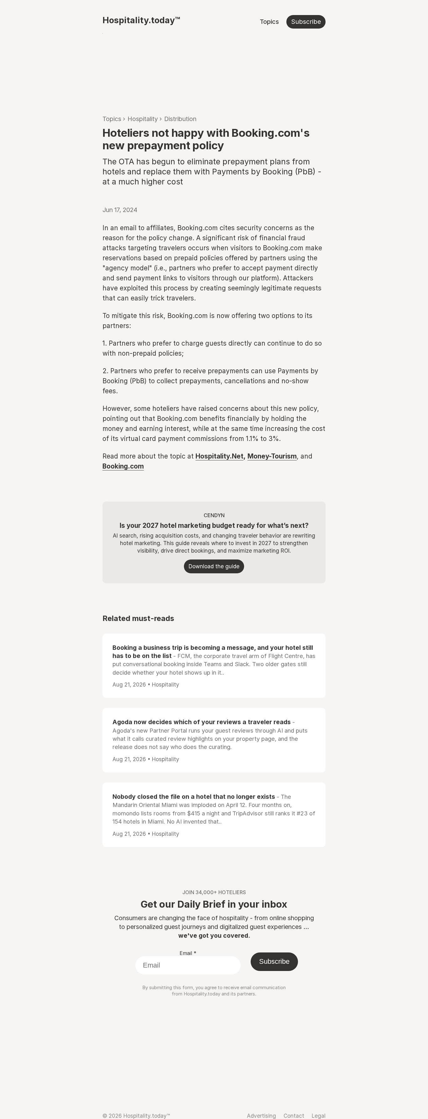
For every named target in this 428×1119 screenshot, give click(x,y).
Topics (269, 21)
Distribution (180, 119)
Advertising (261, 1115)
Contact (294, 1115)
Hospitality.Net (219, 456)
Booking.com (123, 466)
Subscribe (306, 21)
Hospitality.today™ (141, 20)
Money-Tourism (272, 456)
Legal (319, 1115)
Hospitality (143, 119)
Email (188, 953)
